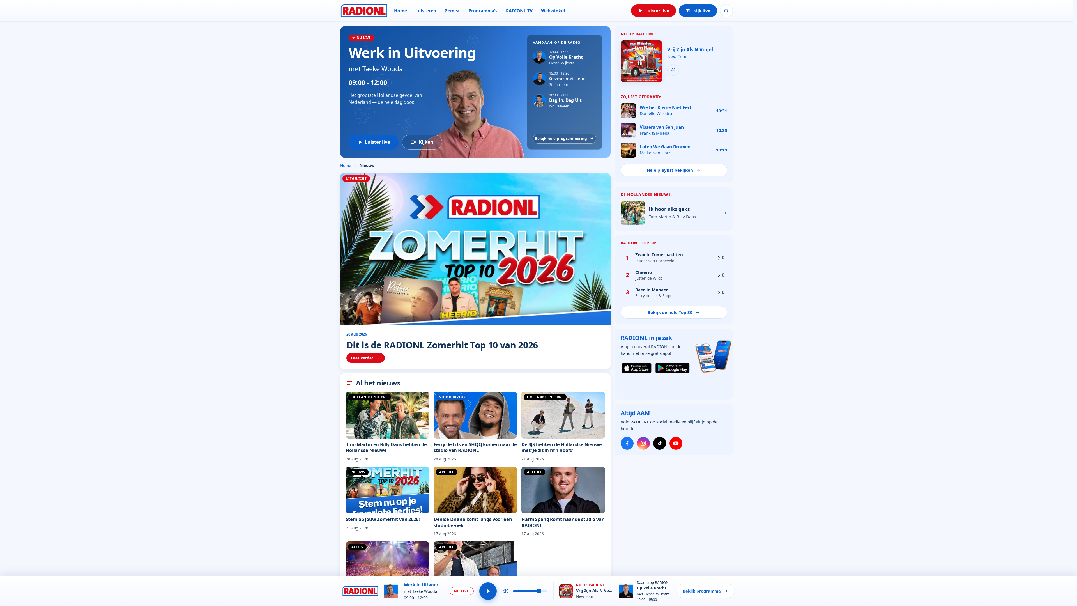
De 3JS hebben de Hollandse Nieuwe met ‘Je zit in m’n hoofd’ (561, 447)
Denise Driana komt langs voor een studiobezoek (473, 522)
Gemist (452, 11)
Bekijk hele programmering (561, 138)
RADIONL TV (519, 11)
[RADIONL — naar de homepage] (363, 10)
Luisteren (425, 11)
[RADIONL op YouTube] (675, 443)
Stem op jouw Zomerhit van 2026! (383, 519)
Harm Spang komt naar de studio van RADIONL (562, 522)
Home (400, 11)
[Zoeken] (726, 10)
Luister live (377, 142)
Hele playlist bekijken (670, 170)
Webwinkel (553, 11)
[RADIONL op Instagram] (643, 443)
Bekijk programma (702, 591)
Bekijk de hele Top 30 (670, 312)
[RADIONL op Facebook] (627, 443)
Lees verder (362, 358)
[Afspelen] (488, 591)
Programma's (483, 11)
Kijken (426, 142)
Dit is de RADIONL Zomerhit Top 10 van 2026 (442, 345)
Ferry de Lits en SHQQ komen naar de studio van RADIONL (475, 447)
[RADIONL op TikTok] (659, 443)
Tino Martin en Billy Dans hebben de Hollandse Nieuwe (386, 447)
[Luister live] (673, 70)
